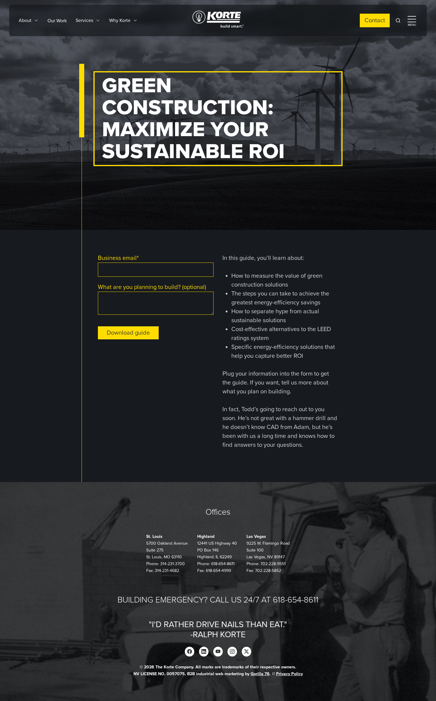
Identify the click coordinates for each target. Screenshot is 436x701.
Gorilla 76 (260, 673)
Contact (375, 20)
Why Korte (120, 20)
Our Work (57, 21)
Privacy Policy (289, 673)
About (25, 20)
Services (84, 20)
